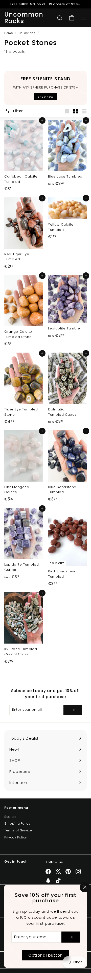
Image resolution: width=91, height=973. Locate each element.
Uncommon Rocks (23, 18)
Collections (28, 33)
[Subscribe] (70, 937)
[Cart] (72, 18)
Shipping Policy (17, 823)
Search (10, 817)
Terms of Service (18, 830)
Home (9, 33)
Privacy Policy (15, 837)
